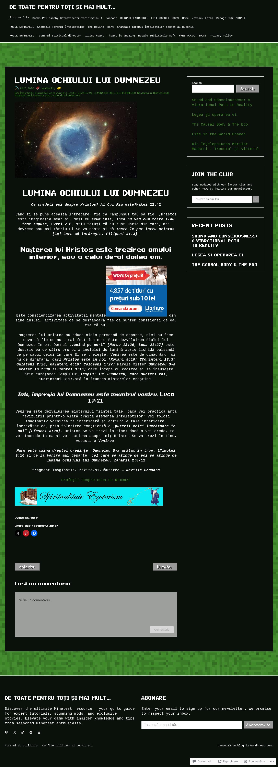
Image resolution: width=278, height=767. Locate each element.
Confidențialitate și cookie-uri (67, 745)
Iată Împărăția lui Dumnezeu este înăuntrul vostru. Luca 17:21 (54, 93)
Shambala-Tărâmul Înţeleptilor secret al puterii (155, 27)
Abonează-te (258, 725)
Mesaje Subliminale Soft (157, 35)
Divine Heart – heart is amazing (109, 35)
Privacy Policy (221, 35)
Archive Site (19, 17)
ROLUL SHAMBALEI (22, 27)
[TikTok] (22, 732)
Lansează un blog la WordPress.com (244, 745)
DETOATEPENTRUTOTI (134, 18)
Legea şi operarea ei (214, 115)
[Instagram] (39, 732)
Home (185, 18)
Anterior (27, 567)
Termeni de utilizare (21, 745)
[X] (14, 732)
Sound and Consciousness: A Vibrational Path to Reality (224, 241)
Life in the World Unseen (219, 134)
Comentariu (162, 629)
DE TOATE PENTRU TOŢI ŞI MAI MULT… (63, 7)
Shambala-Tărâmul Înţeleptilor (60, 27)
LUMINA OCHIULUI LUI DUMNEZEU (115, 93)
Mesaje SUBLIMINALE (231, 18)
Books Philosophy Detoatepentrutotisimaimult (67, 18)
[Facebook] (31, 732)
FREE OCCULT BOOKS (165, 18)
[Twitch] (6, 732)
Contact (111, 18)
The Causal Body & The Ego (220, 124)
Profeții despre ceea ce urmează (96, 480)
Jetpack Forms (202, 18)
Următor (165, 567)
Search (197, 83)
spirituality (48, 88)
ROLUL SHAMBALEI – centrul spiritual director (45, 35)
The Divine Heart (101, 27)
